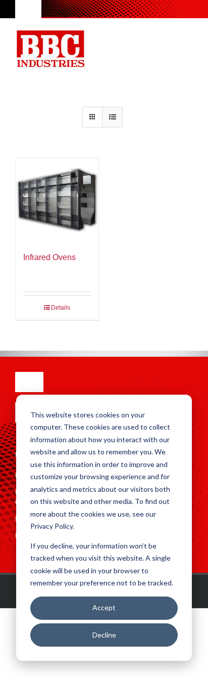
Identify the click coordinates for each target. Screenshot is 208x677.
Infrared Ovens (49, 257)
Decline (104, 634)
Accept (104, 607)
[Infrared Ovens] (57, 199)
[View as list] (112, 117)
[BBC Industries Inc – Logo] (50, 31)
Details (60, 307)
